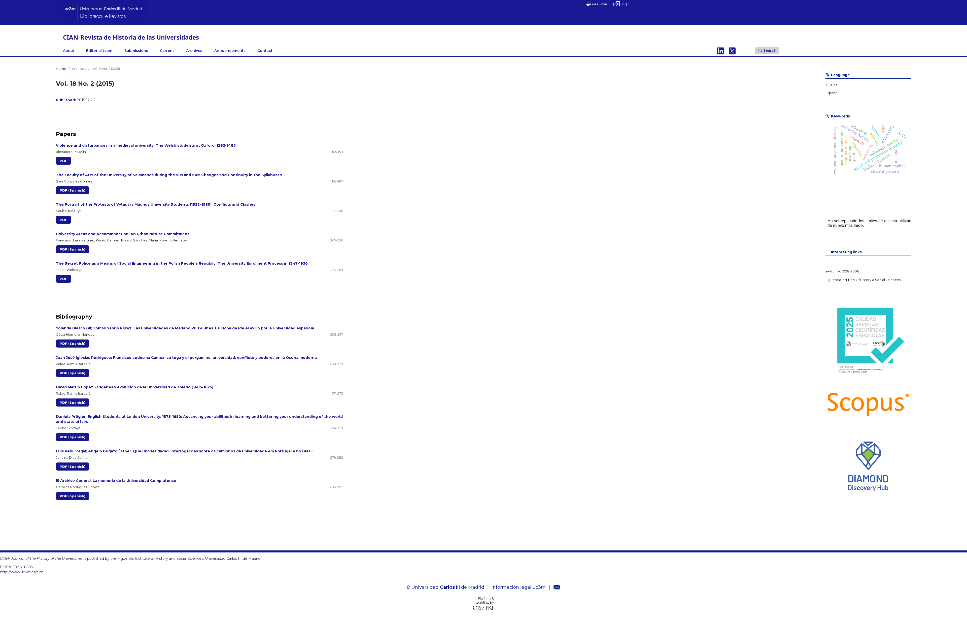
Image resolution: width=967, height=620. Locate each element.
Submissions (136, 50)
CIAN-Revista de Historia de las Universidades (131, 37)
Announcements (230, 50)
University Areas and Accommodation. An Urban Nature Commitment (122, 234)
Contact (264, 50)
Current (167, 50)
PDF (63, 161)
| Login (621, 4)
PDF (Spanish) (72, 190)
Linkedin (720, 50)
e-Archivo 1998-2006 (842, 271)
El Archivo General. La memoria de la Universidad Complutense (116, 480)
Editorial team (99, 50)
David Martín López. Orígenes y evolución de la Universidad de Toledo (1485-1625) (134, 387)
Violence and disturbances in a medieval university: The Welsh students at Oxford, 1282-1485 (146, 145)
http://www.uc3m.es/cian (22, 572)
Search (769, 50)
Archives (194, 50)
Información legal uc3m (519, 587)
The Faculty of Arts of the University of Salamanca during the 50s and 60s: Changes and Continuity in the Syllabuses (169, 175)
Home (61, 69)
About (68, 50)
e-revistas (599, 4)
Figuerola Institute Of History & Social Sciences (863, 280)
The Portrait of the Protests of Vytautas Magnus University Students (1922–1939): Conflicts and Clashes (155, 204)
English (831, 84)
